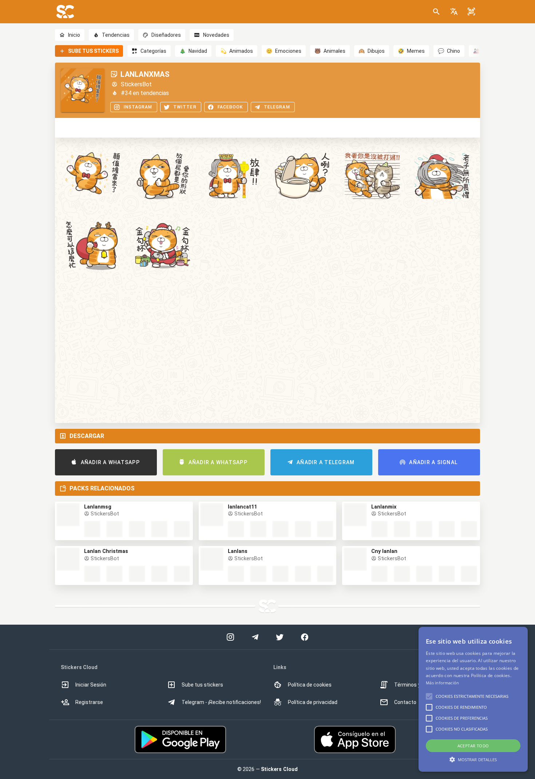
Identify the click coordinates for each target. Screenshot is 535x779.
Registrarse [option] (89, 702)
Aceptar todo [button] (473, 745)
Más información (442, 682)
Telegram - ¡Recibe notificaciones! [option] (221, 702)
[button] (454, 11)
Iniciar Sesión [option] (90, 685)
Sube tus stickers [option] (202, 685)
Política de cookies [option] (310, 685)
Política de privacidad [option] (312, 702)
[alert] (473, 699)
